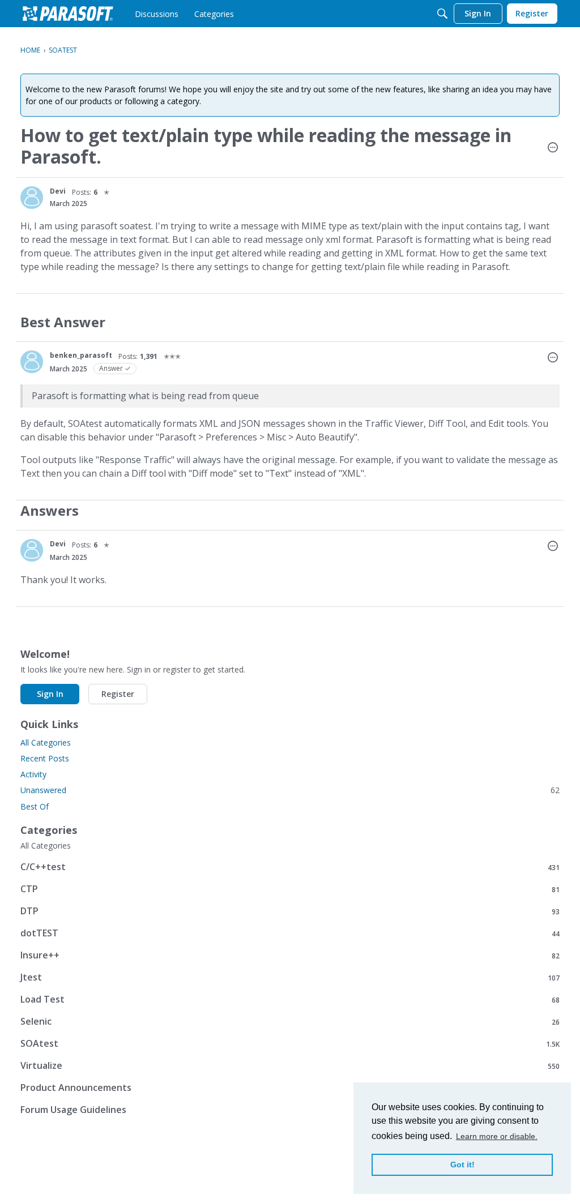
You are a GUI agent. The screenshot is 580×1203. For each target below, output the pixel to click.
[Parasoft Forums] (68, 13)
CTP (290, 889)
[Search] (442, 13)
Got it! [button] (462, 1164)
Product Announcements (290, 1088)
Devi (58, 191)
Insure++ (290, 955)
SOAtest (290, 1044)
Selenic (290, 1022)
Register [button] (117, 693)
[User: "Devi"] (31, 197)
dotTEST (290, 933)
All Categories (45, 742)
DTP (290, 911)
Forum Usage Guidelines (290, 1110)
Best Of (34, 806)
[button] (553, 148)
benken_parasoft (81, 355)
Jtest (290, 977)
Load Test (290, 999)
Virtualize (290, 1066)
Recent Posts (44, 758)
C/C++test (290, 867)
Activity (33, 774)
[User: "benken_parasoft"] (31, 361)
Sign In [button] (50, 693)
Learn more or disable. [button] (497, 1136)
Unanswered (290, 790)
